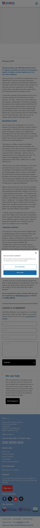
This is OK (20, 272)
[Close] (35, 252)
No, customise (20, 266)
